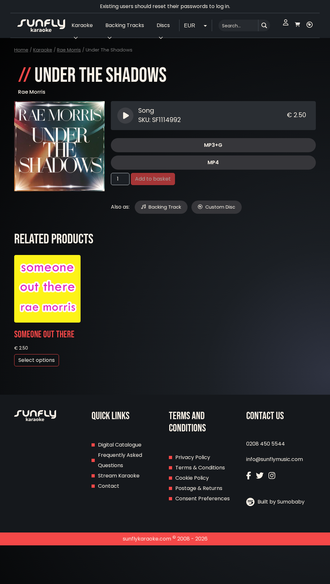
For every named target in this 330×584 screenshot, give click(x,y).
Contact (108, 486)
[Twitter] (260, 476)
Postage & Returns (198, 488)
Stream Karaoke (119, 475)
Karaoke (42, 50)
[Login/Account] (286, 25)
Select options (36, 360)
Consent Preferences (202, 498)
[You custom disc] (309, 25)
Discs (163, 25)
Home (21, 50)
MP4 (213, 162)
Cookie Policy (192, 478)
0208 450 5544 (265, 443)
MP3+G (213, 145)
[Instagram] (271, 476)
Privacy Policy (192, 457)
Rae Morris (69, 50)
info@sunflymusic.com (274, 459)
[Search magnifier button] (264, 25)
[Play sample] (126, 115)
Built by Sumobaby (280, 501)
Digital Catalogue (119, 444)
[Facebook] (248, 476)
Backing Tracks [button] (124, 25)
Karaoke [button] (82, 25)
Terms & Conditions (200, 467)
